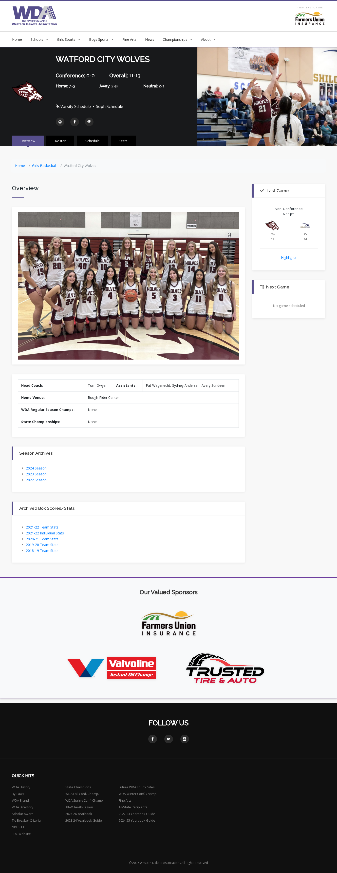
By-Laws (18, 794)
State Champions (78, 787)
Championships (175, 39)
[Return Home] (34, 15)
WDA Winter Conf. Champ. (138, 794)
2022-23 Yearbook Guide (137, 814)
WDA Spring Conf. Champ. (84, 800)
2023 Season (36, 474)
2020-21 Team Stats (42, 539)
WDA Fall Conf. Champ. (82, 794)
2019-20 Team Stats (42, 544)
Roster (60, 141)
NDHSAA (18, 827)
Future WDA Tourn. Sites (137, 787)
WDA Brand (20, 800)
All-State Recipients (133, 807)
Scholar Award (23, 814)
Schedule (92, 141)
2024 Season (36, 468)
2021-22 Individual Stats (45, 533)
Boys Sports (99, 39)
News (149, 39)
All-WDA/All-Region (79, 807)
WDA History (21, 787)
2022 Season (36, 480)
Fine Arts (129, 39)
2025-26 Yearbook (78, 814)
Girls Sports (66, 39)
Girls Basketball (44, 165)
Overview (27, 141)
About (206, 39)
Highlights (289, 257)
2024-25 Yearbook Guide (137, 820)
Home (17, 39)
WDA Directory (22, 807)
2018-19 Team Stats (42, 550)
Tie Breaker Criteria (26, 820)
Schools (37, 39)
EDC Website (21, 834)
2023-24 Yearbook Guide (83, 820)
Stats (123, 141)
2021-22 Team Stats (42, 527)
